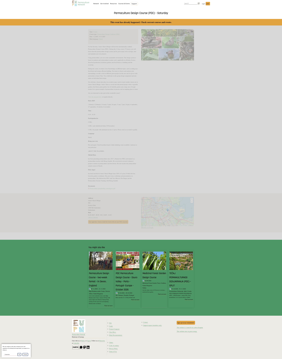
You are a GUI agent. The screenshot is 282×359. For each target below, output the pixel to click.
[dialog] (16, 351)
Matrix (83, 341)
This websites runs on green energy (187, 331)
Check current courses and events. (156, 22)
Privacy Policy (113, 348)
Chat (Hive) (112, 332)
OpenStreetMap (184, 225)
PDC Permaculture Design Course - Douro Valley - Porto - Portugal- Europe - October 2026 (126, 281)
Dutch (101, 39)
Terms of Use (113, 351)
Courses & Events (124, 4)
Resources (113, 4)
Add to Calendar (93, 217)
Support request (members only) (152, 325)
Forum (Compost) (114, 329)
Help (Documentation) (115, 335)
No (19, 354)
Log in (203, 4)
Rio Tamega (119, 295)
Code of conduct (114, 345)
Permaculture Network (83, 3)
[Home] (74, 3)
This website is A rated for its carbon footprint (190, 327)
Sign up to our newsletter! (185, 323)
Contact (145, 322)
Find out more (108, 305)
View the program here (94, 97)
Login (111, 326)
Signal (89, 341)
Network (96, 4)
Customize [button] (7, 354)
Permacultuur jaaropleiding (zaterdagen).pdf (102, 188)
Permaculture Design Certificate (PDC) (108, 34)
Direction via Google (147, 227)
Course (95, 32)
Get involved (104, 4)
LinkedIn (76, 343)
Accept (25, 354)
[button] (167, 210)
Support (134, 4)
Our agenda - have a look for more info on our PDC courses (108, 222)
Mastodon (102, 341)
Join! (207, 4)
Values (111, 342)
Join (110, 323)
